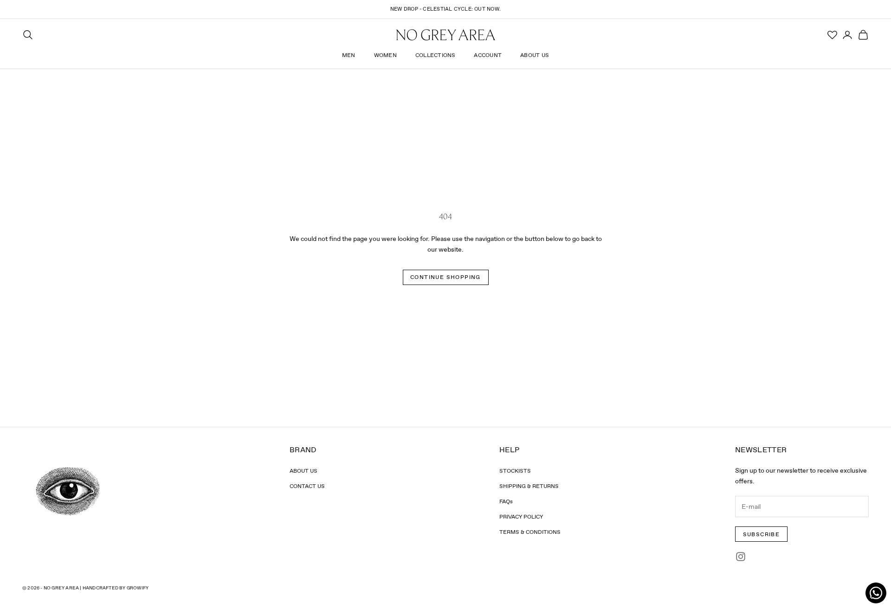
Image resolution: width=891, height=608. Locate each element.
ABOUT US (303, 471)
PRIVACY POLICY (521, 516)
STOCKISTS (515, 471)
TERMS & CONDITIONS (530, 532)
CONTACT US (307, 486)
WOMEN (385, 55)
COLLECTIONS (435, 55)
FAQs (506, 501)
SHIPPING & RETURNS (529, 486)
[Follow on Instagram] (740, 556)
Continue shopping (445, 277)
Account (488, 55)
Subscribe (761, 534)
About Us (534, 55)
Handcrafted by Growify (115, 588)
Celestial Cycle (447, 9)
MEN (348, 55)
